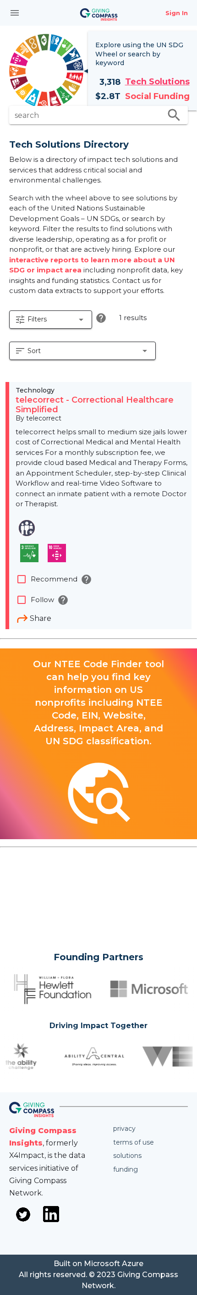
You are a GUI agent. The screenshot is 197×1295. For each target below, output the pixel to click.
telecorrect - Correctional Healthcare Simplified (95, 405)
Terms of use (133, 1142)
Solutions (127, 1155)
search (174, 115)
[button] (50, 319)
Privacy (124, 1128)
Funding (125, 1169)
